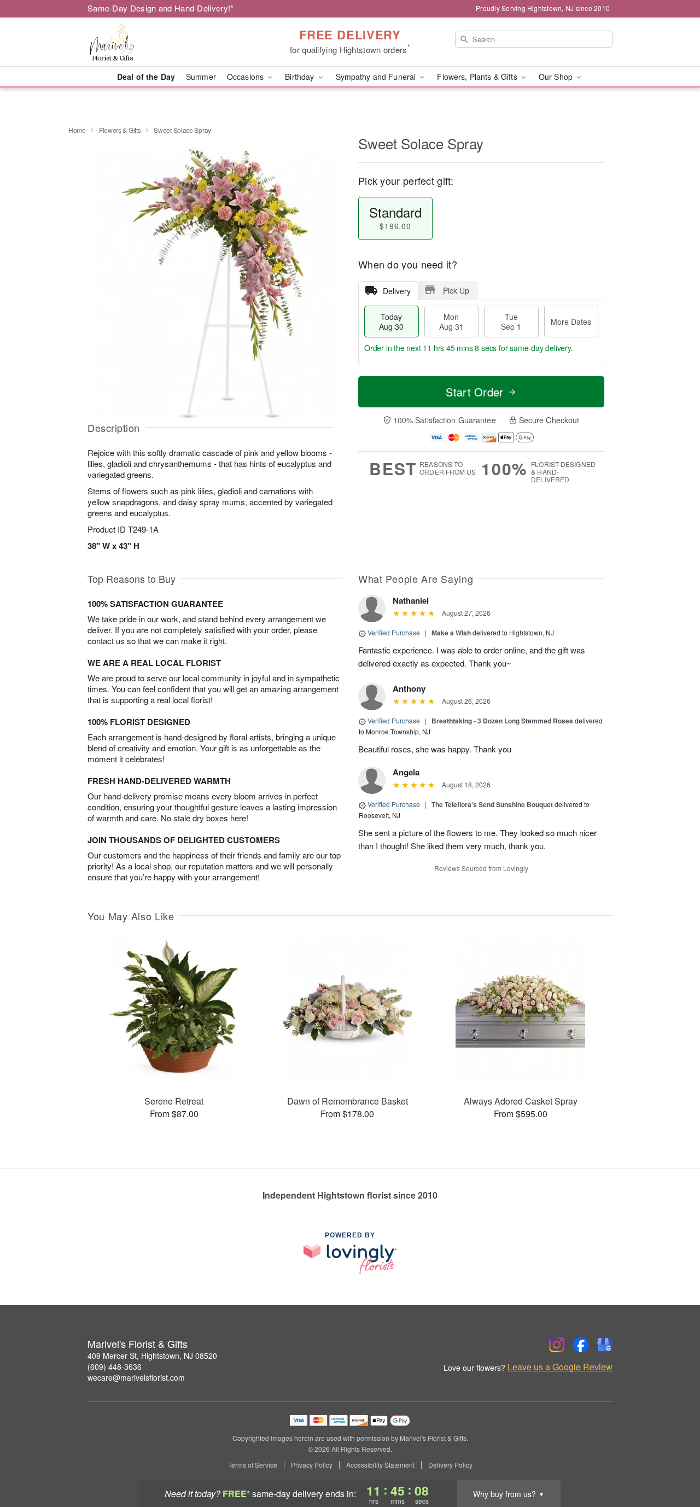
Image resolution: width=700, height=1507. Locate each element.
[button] (671, 1460)
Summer (201, 76)
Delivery (397, 290)
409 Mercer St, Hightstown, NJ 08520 (152, 1355)
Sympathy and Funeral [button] (377, 76)
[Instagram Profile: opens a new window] (556, 1344)
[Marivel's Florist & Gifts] (166, 42)
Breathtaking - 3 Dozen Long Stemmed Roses (502, 721)
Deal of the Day (146, 76)
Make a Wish (451, 633)
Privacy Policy (311, 1465)
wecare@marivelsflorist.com (136, 1377)
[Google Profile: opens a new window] (604, 1344)
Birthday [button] (300, 76)
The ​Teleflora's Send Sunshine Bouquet (492, 804)
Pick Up (456, 290)
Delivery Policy (450, 1465)
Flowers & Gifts (120, 130)
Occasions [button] (246, 76)
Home (77, 130)
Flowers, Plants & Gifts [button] (478, 76)
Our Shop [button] (557, 76)
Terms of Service (252, 1465)
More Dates (571, 321)
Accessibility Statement (380, 1465)
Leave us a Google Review (560, 1367)
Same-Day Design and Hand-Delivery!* (161, 8)
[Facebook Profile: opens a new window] (580, 1344)
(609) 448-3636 (115, 1366)
